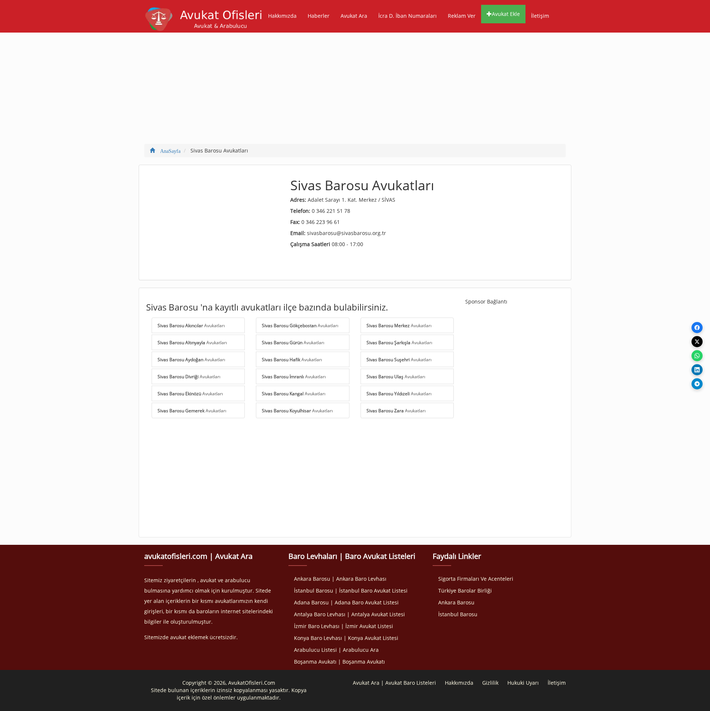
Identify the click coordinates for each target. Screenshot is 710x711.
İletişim (540, 15)
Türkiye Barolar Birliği (465, 590)
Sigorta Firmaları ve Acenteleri (475, 578)
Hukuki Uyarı (523, 682)
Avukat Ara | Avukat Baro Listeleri (394, 682)
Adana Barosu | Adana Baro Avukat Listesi (346, 602)
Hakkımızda (282, 15)
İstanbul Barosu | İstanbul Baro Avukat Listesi (351, 590)
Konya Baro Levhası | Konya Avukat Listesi (346, 637)
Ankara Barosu (456, 602)
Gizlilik (490, 682)
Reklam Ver (462, 15)
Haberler (318, 15)
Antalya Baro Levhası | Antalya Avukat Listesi (349, 614)
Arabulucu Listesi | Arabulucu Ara (336, 649)
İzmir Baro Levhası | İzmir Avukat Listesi (343, 626)
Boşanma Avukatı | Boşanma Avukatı (339, 661)
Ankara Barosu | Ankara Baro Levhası (340, 578)
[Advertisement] (355, 92)
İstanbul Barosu (457, 614)
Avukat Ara (354, 15)
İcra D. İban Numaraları (407, 15)
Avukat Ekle (506, 13)
